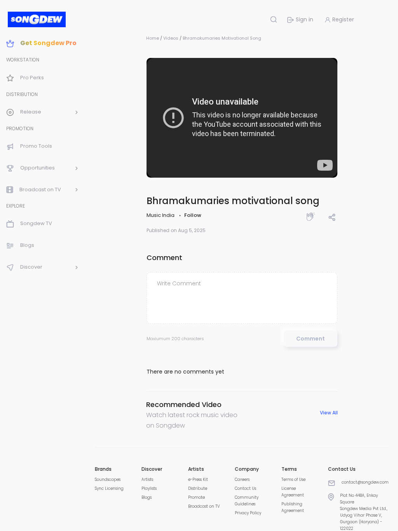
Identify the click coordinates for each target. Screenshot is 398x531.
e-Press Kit (198, 479)
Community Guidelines (246, 500)
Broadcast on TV (204, 506)
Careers (242, 479)
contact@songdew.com (365, 482)
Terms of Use (293, 479)
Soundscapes (107, 479)
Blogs (146, 497)
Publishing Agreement (292, 507)
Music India (161, 215)
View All (329, 413)
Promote (196, 497)
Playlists (149, 488)
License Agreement (292, 492)
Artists (147, 479)
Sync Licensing (109, 488)
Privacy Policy (248, 513)
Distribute (197, 488)
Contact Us (245, 488)
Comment (310, 338)
